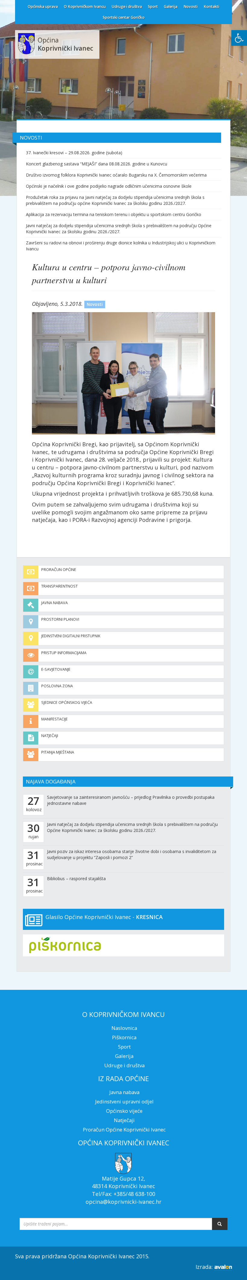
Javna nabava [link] (54, 602)
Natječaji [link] (49, 735)
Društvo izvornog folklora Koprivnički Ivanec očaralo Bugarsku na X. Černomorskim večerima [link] (116, 175)
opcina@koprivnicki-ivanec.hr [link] (123, 1201)
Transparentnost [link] (59, 586)
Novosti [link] (190, 6)
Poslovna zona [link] (57, 686)
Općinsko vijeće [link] (124, 1110)
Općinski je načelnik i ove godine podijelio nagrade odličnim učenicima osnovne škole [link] (109, 186)
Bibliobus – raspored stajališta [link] (76, 878)
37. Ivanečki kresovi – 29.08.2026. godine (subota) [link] (74, 152)
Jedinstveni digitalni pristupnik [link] (70, 635)
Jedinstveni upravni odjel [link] (124, 1101)
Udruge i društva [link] (127, 6)
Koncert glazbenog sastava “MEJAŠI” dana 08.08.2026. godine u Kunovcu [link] (96, 164)
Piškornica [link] (124, 1037)
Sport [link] (153, 6)
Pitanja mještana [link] (57, 752)
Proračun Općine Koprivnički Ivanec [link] (124, 1129)
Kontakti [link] (211, 6)
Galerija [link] (170, 6)
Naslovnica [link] (124, 1027)
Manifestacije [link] (54, 719)
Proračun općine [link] (58, 569)
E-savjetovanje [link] (55, 669)
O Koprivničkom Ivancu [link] (85, 6)
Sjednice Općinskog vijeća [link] (66, 702)
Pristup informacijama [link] (63, 652)
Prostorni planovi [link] (60, 619)
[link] (239, 38)
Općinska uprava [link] (43, 6)
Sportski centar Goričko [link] (124, 17)
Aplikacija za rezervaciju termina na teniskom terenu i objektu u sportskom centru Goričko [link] (113, 214)
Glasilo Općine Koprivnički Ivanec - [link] (104, 917)
